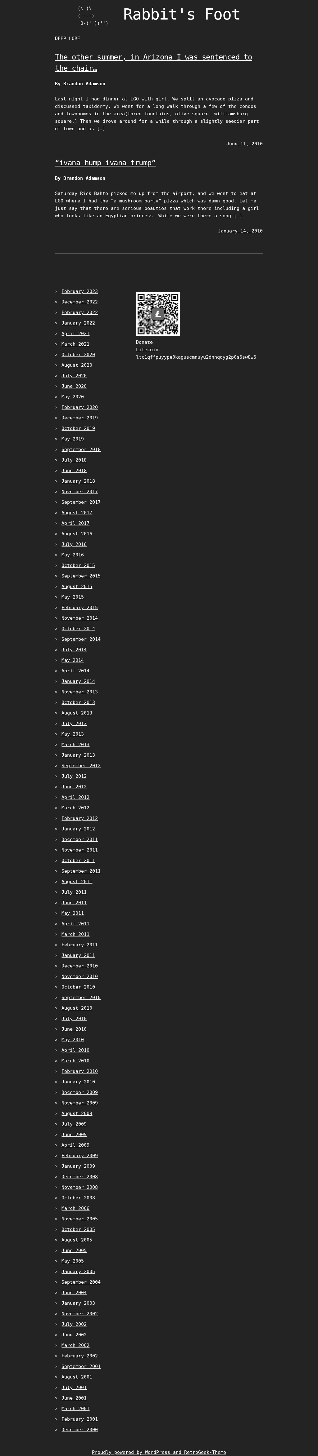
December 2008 (79, 1176)
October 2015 (78, 565)
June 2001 (74, 1398)
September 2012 (81, 765)
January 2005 (78, 1271)
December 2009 (79, 1092)
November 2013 (79, 692)
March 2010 (75, 1061)
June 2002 (74, 1335)
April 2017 (75, 523)
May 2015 (72, 597)
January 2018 (78, 481)
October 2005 (78, 1229)
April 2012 (75, 797)
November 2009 (79, 1103)
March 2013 (75, 744)
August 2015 (76, 586)
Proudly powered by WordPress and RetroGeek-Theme (159, 1452)
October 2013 (78, 702)
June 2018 (74, 470)
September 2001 (81, 1366)
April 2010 (75, 1050)
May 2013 (72, 734)
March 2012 (75, 808)
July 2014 (74, 650)
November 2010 (79, 976)
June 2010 (74, 1029)
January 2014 (78, 681)
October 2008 (78, 1198)
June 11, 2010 (244, 144)
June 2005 (74, 1250)
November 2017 (79, 491)
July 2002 (74, 1324)
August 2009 (76, 1113)
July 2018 (74, 460)
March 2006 (75, 1208)
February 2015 (79, 607)
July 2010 (74, 1018)
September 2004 (81, 1282)
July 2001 (74, 1387)
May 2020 (72, 397)
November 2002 (79, 1314)
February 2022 (79, 312)
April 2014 (75, 671)
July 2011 (74, 892)
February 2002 (79, 1356)
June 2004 (74, 1292)
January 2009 (78, 1166)
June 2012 (74, 787)
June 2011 (74, 902)
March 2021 (75, 344)
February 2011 (79, 945)
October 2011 (78, 860)
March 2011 (75, 934)
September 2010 (81, 997)
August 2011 (76, 881)
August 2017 (76, 513)
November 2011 (79, 850)
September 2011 (81, 871)
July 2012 (74, 776)
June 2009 (74, 1134)
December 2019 (79, 418)
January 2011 (78, 955)
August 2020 (76, 365)
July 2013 (74, 723)
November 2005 (79, 1219)
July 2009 (74, 1124)
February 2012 (79, 818)
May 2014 (72, 660)
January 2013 (78, 755)
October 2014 (78, 628)
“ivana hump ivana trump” (105, 162)
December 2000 (79, 1429)
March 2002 (75, 1345)
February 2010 (79, 1071)
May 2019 (72, 439)
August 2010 (76, 1008)
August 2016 (76, 534)
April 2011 (75, 924)
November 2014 (79, 618)
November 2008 (79, 1187)
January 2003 (78, 1303)
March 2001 (75, 1408)
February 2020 (79, 407)
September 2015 (81, 576)
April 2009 (75, 1145)
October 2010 (78, 987)
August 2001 (76, 1377)
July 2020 (74, 375)
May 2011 (72, 913)
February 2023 (79, 291)
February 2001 (79, 1419)
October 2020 (78, 354)
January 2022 (78, 323)
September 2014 (81, 639)
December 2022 (79, 302)
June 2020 (74, 386)
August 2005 (76, 1240)
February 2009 (79, 1155)
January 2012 (78, 829)
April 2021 (75, 333)
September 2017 (81, 502)
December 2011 (79, 839)
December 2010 (79, 966)
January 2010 (78, 1082)
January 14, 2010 (240, 231)
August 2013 (76, 713)
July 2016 (74, 544)
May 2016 (72, 555)
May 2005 (72, 1261)
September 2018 (81, 449)
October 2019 (78, 428)
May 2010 (72, 1039)
